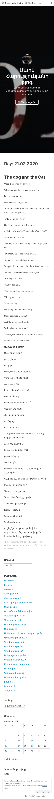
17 (6, 746)
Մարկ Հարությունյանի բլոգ (27, 76)
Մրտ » (15, 758)
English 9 (8, 584)
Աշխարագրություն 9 (15, 637)
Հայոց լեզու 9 (11, 593)
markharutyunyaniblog (16, 542)
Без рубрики (37, 542)
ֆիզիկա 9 (9, 690)
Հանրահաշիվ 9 (12, 598)
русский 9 (8, 589)
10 (6, 740)
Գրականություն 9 (13, 650)
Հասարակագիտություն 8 (18, 602)
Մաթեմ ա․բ (10, 606)
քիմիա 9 (8, 681)
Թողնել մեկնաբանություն (19, 545)
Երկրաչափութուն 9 (15, 659)
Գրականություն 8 (13, 646)
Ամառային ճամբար (15, 624)
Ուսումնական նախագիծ (18, 611)
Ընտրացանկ (28, 102)
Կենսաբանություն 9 (15, 677)
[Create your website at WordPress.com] (27, 3)
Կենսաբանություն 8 (15, 672)
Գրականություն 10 (14, 642)
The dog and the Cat (24, 177)
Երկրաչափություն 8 (15, 655)
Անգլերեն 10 (10, 628)
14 (32, 740)
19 (19, 746)
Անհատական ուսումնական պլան (23, 633)
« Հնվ (7, 758)
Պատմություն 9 (12, 620)
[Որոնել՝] (18, 565)
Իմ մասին (9, 668)
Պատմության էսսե (14, 615)
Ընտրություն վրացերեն (17, 664)
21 (32, 746)
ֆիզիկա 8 (9, 686)
